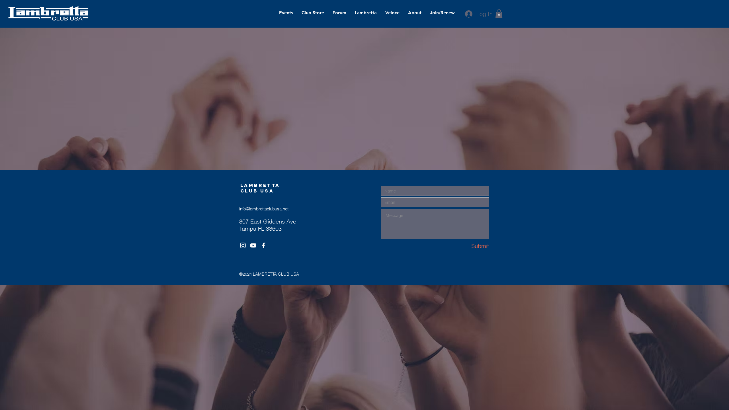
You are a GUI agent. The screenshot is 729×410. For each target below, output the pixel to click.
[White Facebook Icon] (263, 245)
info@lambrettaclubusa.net (263, 209)
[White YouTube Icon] (253, 245)
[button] (499, 13)
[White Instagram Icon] (243, 245)
